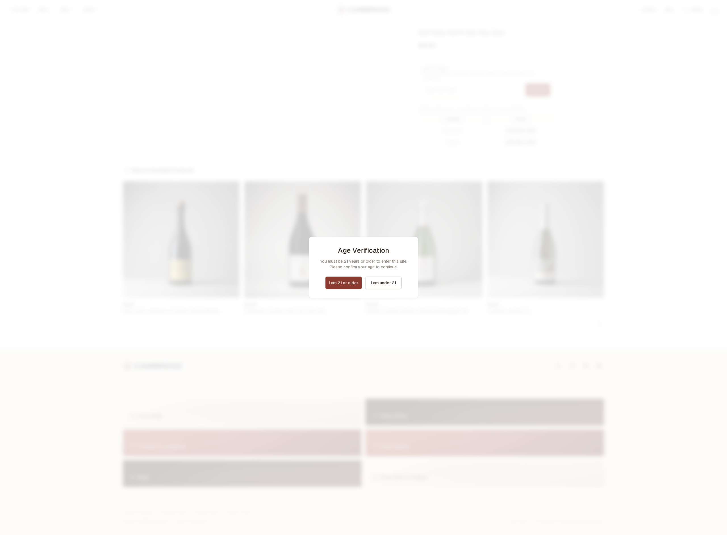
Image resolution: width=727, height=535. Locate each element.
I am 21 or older (343, 282)
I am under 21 (383, 282)
